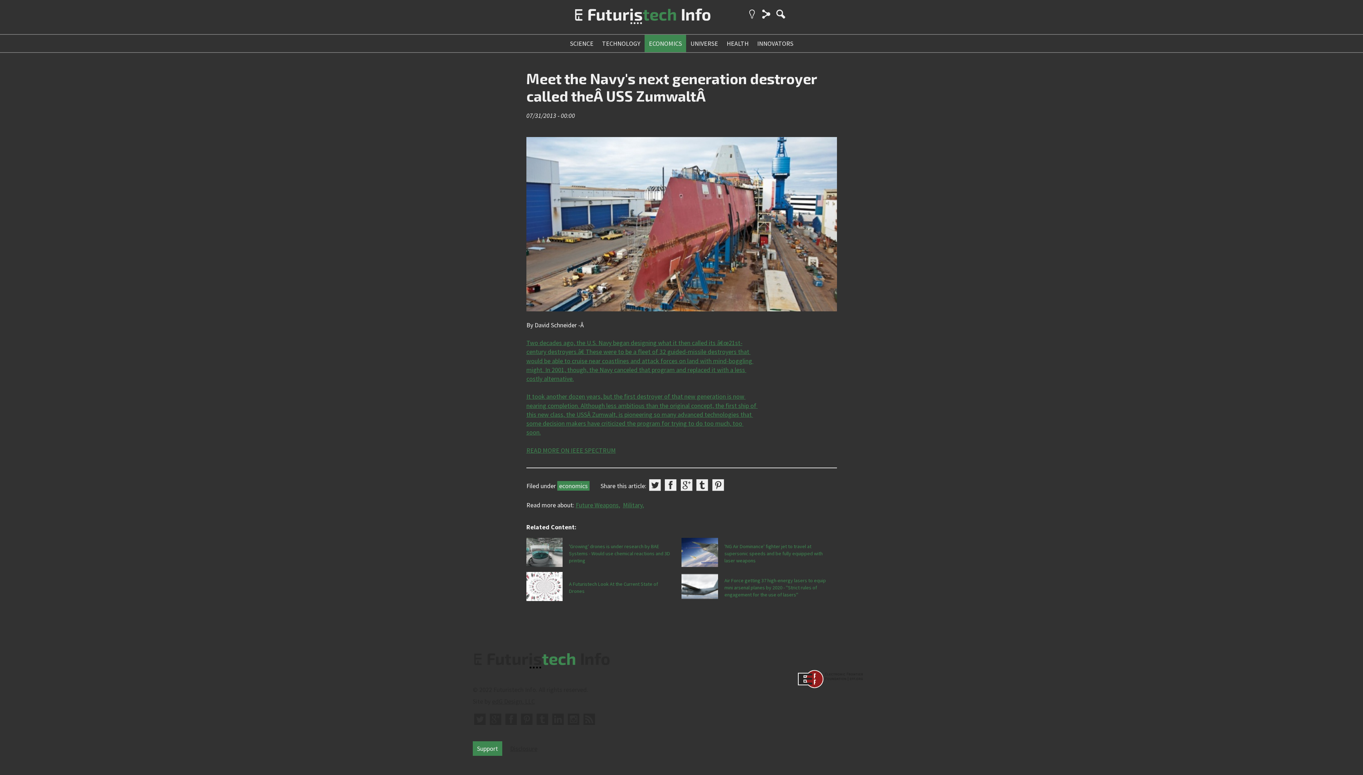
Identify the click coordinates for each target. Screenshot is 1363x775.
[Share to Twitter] (655, 485)
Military (632, 505)
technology (621, 43)
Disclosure (523, 748)
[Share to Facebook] (670, 485)
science (581, 43)
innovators (775, 43)
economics (665, 43)
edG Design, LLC (513, 701)
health (738, 43)
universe (704, 43)
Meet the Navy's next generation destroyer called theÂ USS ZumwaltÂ (671, 87)
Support (487, 748)
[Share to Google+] (686, 485)
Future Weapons (597, 505)
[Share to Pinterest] (718, 485)
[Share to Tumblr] (702, 485)
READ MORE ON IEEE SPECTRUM (571, 450)
